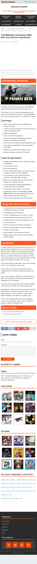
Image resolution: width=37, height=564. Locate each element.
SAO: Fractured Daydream (31, 17)
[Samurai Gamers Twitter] (15, 545)
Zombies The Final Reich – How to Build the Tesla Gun (17, 480)
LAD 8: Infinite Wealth (31, 24)
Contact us (5, 527)
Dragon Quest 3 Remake (6, 17)
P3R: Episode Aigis (6, 21)
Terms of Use (5, 524)
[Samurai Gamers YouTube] (22, 545)
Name (2, 339)
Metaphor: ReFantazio (18, 17)
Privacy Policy (5, 521)
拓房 (16, 41)
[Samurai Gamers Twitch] (28, 545)
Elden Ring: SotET (18, 21)
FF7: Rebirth (18, 24)
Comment (4, 345)
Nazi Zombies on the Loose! (12, 314)
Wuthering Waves (6, 24)
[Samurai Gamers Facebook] (8, 545)
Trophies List (4, 495)
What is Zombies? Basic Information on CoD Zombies (16, 491)
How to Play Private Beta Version (14, 311)
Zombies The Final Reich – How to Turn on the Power (16, 483)
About (3, 532)
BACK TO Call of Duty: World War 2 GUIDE (18, 322)
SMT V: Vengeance (30, 21)
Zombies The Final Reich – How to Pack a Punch (15, 487)
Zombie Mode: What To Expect (10, 498)
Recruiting (4, 530)
